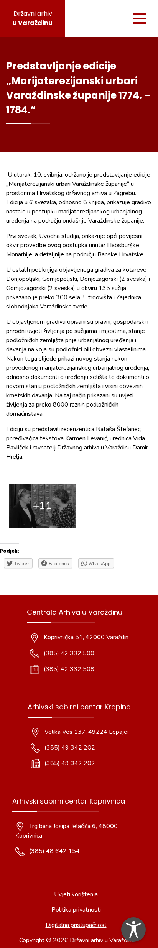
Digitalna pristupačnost (76, 925)
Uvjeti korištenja (76, 894)
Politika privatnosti (76, 909)
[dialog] (133, 929)
